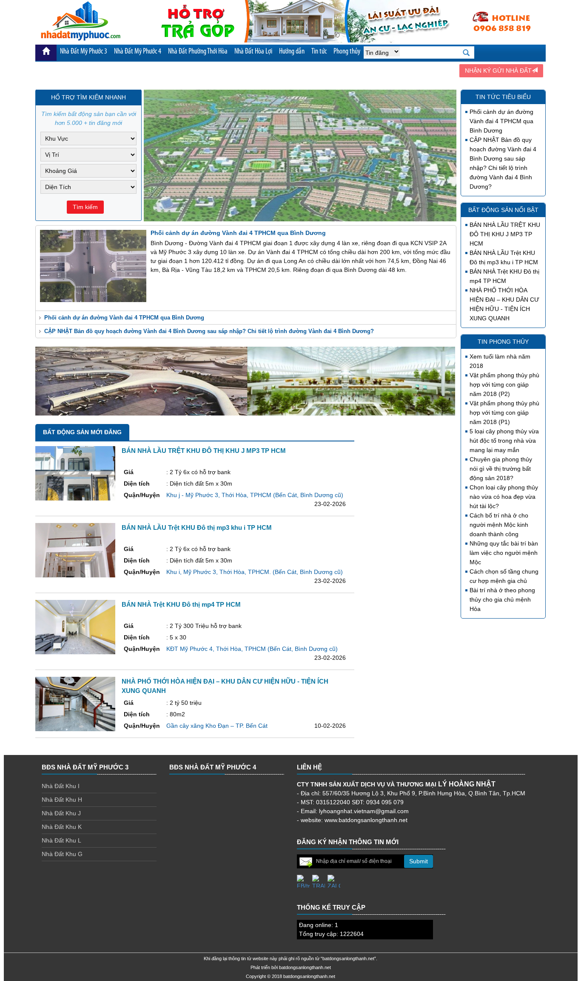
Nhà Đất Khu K (62, 826)
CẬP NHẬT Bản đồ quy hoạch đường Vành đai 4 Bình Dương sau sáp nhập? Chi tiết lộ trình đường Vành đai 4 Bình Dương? (209, 331)
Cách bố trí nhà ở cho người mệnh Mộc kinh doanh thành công (499, 524)
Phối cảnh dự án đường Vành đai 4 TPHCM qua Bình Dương (124, 317)
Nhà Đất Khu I (61, 786)
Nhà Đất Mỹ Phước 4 (137, 52)
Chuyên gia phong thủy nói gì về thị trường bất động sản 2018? (501, 468)
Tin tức (319, 52)
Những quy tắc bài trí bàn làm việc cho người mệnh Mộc (504, 552)
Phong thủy (346, 52)
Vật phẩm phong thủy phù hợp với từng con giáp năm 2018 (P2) (504, 384)
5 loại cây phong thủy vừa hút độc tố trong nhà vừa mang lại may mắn (504, 440)
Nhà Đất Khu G (62, 854)
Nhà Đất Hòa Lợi (253, 52)
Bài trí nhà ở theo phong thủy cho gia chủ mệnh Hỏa (502, 599)
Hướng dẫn (292, 52)
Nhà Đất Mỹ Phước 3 (83, 52)
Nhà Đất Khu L (61, 840)
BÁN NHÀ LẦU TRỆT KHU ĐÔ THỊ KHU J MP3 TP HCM (505, 234)
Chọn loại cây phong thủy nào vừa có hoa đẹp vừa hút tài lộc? (504, 496)
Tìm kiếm (85, 207)
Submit (418, 861)
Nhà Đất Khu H (62, 799)
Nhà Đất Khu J (61, 813)
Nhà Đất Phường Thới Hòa (198, 52)
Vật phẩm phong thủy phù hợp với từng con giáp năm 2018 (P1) (504, 412)
